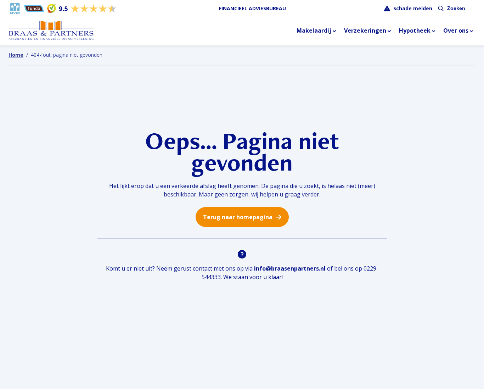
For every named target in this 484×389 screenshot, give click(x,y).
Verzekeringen (365, 30)
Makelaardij (314, 30)
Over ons (455, 30)
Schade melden (412, 8)
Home (16, 54)
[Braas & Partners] (51, 31)
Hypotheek (414, 30)
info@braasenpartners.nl (290, 268)
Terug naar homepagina (237, 217)
